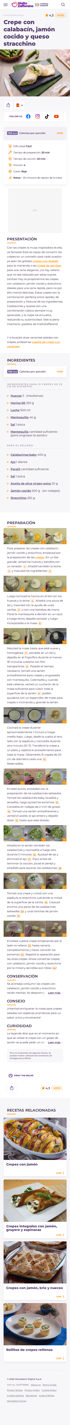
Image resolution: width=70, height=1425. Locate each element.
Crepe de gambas (49, 265)
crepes (39, 557)
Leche (15, 410)
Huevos (16, 395)
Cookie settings (15, 1395)
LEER (58, 1173)
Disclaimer (31, 1395)
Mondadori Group (16, 1401)
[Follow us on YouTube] (57, 116)
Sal (13, 424)
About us (36, 1384)
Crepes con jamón (22, 1164)
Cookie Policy (49, 1390)
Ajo (13, 462)
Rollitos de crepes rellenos (29, 1350)
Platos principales (14, 15)
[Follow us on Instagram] (38, 116)
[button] (52, 992)
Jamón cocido (21, 490)
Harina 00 (18, 403)
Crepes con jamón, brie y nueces (34, 1288)
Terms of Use (49, 1384)
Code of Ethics (47, 1395)
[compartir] (8, 105)
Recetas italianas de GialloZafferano (30, 4)
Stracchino (18, 498)
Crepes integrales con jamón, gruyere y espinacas (31, 1228)
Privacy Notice (15, 1390)
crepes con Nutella (45, 261)
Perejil (15, 469)
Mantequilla (20, 417)
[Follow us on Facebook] (29, 116)
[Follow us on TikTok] (47, 116)
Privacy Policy (32, 1390)
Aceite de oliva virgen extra (31, 483)
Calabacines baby (24, 454)
